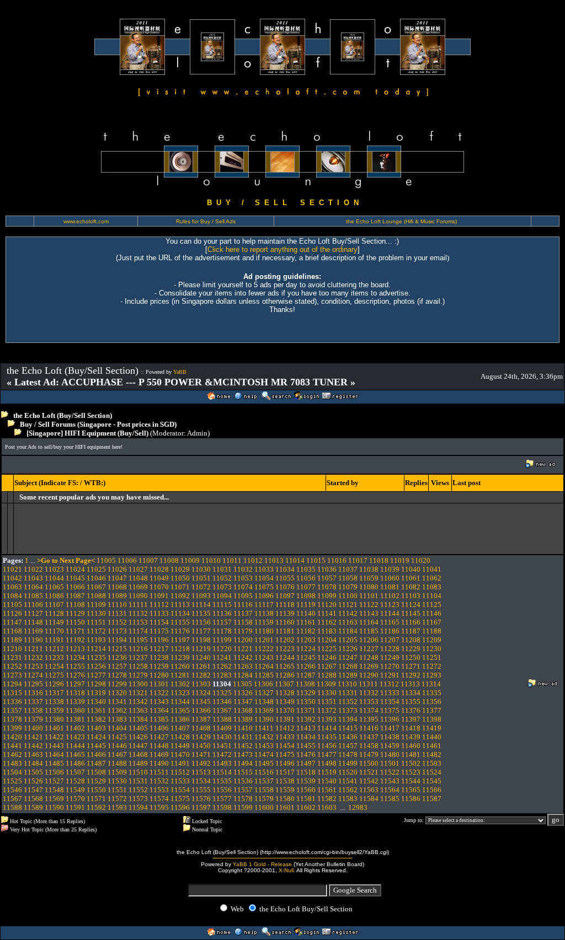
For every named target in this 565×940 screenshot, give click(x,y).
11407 (180, 728)
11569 (54, 798)
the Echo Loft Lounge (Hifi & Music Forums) (401, 221)
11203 (306, 640)
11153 (138, 622)
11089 (117, 596)
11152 (117, 622)
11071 (180, 587)
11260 (180, 666)
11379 (33, 719)
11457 (348, 746)
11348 (264, 701)
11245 (306, 657)
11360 (75, 710)
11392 (306, 719)
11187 (410, 631)
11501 (389, 763)
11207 (389, 640)
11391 (285, 719)
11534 (201, 781)
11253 (33, 666)
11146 (431, 613)
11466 (96, 754)
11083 (431, 587)
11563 (369, 790)
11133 (159, 613)
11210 (12, 648)
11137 (243, 613)
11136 (222, 613)
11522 (389, 772)
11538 (285, 781)
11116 (243, 604)
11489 (138, 763)
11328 (285, 693)
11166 (410, 622)
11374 (369, 710)
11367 (222, 710)
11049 (159, 578)
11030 (201, 569)
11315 (12, 693)
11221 (243, 648)
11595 (159, 807)
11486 (75, 763)
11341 (117, 701)
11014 (295, 560)
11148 (33, 622)
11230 (431, 648)
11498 (327, 763)
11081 (389, 587)
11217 (159, 648)
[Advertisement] (206, 464)
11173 (117, 631)
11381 (75, 719)
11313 (410, 684)
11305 (242, 684)
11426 (138, 737)
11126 (12, 613)
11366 (201, 710)
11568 (33, 798)
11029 (180, 569)
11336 (12, 701)
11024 (75, 569)
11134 (180, 613)
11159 (264, 622)
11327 (264, 693)
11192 (75, 640)
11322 (159, 693)
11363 (138, 710)
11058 (348, 578)
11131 (117, 613)
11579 (264, 798)
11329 (306, 693)
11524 (431, 772)
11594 (138, 807)
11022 (33, 569)
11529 (96, 781)
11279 (138, 675)
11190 (33, 640)
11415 (348, 728)
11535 (222, 781)
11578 (243, 798)
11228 (389, 648)
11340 (96, 701)
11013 (274, 560)
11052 (222, 578)
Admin (197, 433)
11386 (180, 719)
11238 (159, 657)
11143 (369, 613)
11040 (410, 569)
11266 (306, 666)
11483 (12, 763)
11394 (348, 719)
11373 (348, 710)
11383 (117, 719)
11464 (54, 754)
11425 (117, 737)
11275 (54, 675)
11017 (357, 560)
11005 (106, 560)
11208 (410, 640)
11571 (96, 798)
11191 (54, 640)
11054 (264, 578)
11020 (420, 560)
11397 (410, 719)
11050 (180, 578)
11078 (327, 587)
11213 (75, 648)
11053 (243, 578)
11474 (264, 754)
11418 (410, 728)
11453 (264, 746)
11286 (285, 675)
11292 (410, 675)
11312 (389, 684)
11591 (75, 807)
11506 (54, 772)
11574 (159, 798)
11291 (389, 675)
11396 (389, 719)
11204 (327, 640)
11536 (243, 781)
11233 (54, 657)
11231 (12, 657)
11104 (431, 596)
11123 (389, 604)
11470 (180, 754)
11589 (33, 807)
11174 (138, 631)
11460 (410, 746)
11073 (222, 587)
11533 (180, 781)
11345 (201, 701)
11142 (348, 613)
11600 (264, 807)
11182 (306, 631)
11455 (306, 746)
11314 (431, 684)
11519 (327, 772)
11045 (75, 578)
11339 (75, 701)
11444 (75, 746)
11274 (33, 675)
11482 (431, 754)
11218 (180, 648)
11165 (389, 622)
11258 (138, 666)
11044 (54, 578)
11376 (410, 710)
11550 (96, 790)
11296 (54, 684)
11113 (180, 604)
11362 (117, 710)
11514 (222, 772)
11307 (284, 684)
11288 (327, 675)
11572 (117, 798)
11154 (159, 622)
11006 (127, 560)
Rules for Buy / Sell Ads (206, 221)
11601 (285, 807)
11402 (75, 728)
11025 (96, 569)
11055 (285, 578)
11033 (264, 569)
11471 (201, 754)
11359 (54, 710)
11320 (117, 693)
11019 (399, 560)
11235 (96, 657)
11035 (306, 569)
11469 (159, 754)
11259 (159, 666)
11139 (285, 613)
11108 (75, 604)
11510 (138, 772)
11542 (369, 781)
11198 (201, 640)
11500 (369, 763)
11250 (410, 657)
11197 (180, 640)
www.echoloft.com (86, 221)
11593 (117, 807)
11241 (222, 657)
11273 (12, 675)
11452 (243, 746)
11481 (410, 754)
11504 (12, 772)
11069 (138, 587)
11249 (389, 657)
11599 (243, 807)
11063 (12, 587)
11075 (264, 587)
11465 (75, 754)
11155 (180, 622)
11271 (410, 666)
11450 (201, 746)
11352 (348, 701)
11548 (54, 790)
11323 (180, 693)
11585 (389, 798)
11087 (75, 596)
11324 (201, 693)
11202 (285, 640)
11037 (348, 569)
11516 (264, 772)
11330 (327, 693)
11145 (410, 613)
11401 (54, 728)
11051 (201, 578)
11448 (159, 746)
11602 (306, 807)
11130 (96, 613)
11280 (159, 675)
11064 (33, 587)
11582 (327, 798)
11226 (348, 648)
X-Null (286, 870)
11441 (12, 746)
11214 (96, 648)
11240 (201, 657)
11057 (327, 578)
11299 (117, 684)
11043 (33, 578)
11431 (243, 737)
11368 (243, 710)
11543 (389, 781)
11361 (96, 710)
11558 (264, 790)
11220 (222, 648)
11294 (12, 684)
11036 (327, 569)
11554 (180, 790)
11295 (33, 684)
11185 (369, 631)
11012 (253, 560)
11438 (389, 737)
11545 (431, 781)
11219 (201, 648)
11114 (201, 604)
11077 (306, 587)
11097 (285, 596)
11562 (348, 790)
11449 (180, 746)
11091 (159, 596)
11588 (12, 807)
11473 (243, 754)
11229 (410, 648)
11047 (117, 578)
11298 (96, 684)
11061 (410, 578)
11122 (369, 604)
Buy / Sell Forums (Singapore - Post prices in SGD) (98, 424)
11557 (243, 790)
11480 (389, 754)
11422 (54, 737)
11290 (369, 675)
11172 (96, 631)
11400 (33, 728)
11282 (201, 675)
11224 (306, 648)
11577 (222, 798)
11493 (222, 763)
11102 (389, 596)
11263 (243, 666)
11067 (96, 587)
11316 (33, 693)
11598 (222, 807)
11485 (54, 763)
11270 (389, 666)
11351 (327, 701)
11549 (75, 790)
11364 (159, 710)
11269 (369, 666)
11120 (327, 604)
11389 (243, 719)
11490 (159, 763)
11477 (327, 754)
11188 (431, 631)
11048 (138, 578)
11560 (306, 790)
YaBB (179, 372)
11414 (327, 728)
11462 (12, 754)
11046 (96, 578)
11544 (410, 781)
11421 (33, 737)
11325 (222, 693)
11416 (369, 728)
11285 (264, 675)
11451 (222, 746)
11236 (117, 657)
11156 (201, 622)
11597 (201, 807)
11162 (327, 622)
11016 (337, 560)
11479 (369, 754)
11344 (180, 701)
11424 (96, 737)
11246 (327, 657)
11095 (243, 596)
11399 (12, 728)
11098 (306, 596)
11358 (33, 710)
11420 (12, 737)
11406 (159, 728)
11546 (12, 790)
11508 (96, 772)
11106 (33, 604)
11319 (96, 693)
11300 (138, 684)
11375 (389, 710)
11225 (327, 648)
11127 (33, 613)
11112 (159, 604)
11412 (285, 728)
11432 (264, 737)
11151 (96, 622)
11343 (159, 701)
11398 (431, 719)
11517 (285, 772)
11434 (306, 737)
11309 (326, 684)
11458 (369, 746)
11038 (369, 569)
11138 (264, 613)
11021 (12, 569)
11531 (138, 781)
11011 (232, 560)
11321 (138, 693)
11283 (222, 675)
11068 (117, 587)
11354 (389, 701)
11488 (117, 763)
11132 (138, 613)
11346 (222, 701)
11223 (285, 648)
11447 (138, 746)
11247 (348, 657)
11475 (285, 754)
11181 (285, 631)
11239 (180, 657)
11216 (138, 648)
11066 (75, 587)
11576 (201, 798)
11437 (369, 737)
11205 (348, 640)
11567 (12, 798)
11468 (138, 754)
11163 (348, 622)
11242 (243, 657)
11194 (117, 640)
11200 (243, 640)
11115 (222, 604)
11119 (306, 604)
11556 (222, 790)
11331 (348, 693)
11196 (159, 640)
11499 (348, 763)
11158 (243, 622)
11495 (264, 763)
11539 (306, 781)
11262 (222, 666)
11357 (12, 710)
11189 (12, 640)
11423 (75, 737)
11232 (33, 657)
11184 (348, 631)
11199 (222, 640)
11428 (180, 737)
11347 (243, 701)
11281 (180, 675)
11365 (180, 710)
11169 (33, 631)
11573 (138, 798)
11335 (431, 693)
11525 (12, 781)
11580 (285, 798)
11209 (431, 640)
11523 (410, 772)
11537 (264, 781)
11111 (138, 604)
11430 (222, 737)
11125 (431, 604)
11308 (305, 684)
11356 (431, 701)
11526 (33, 781)
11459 (389, 746)
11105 (12, 604)
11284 (243, 675)
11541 (348, 781)
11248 (369, 657)
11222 (264, 648)
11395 (369, 719)
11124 (410, 604)
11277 (96, 675)
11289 (348, 675)
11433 (285, 737)
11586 (410, 798)
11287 (306, 675)
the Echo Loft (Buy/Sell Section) (62, 415)
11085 (33, 596)
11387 (201, 719)
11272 (431, 666)
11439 (410, 737)
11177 (201, 631)
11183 (327, 631)
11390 (264, 719)
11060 (389, 578)
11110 (117, 604)
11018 (378, 560)
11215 (117, 648)
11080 (369, 587)
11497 (306, 763)
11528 (75, 781)
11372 (327, 710)
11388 (222, 719)
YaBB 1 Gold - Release (262, 864)
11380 (54, 719)
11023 (54, 569)
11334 (410, 693)
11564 (389, 790)
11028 (159, 569)
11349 (285, 701)
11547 (33, 790)
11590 (54, 807)
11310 (347, 684)
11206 (369, 640)
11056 (306, 578)
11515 (243, 772)
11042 (12, 578)
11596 (180, 807)
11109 (96, 604)
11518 (306, 772)
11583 (348, 798)
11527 (54, 781)
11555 (201, 790)
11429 (201, 737)
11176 (180, 631)
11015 (316, 560)
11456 (327, 746)
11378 (12, 719)
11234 (75, 657)
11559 (285, 790)
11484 (33, 763)
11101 (369, 596)
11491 (180, 763)
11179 (243, 631)
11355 (410, 701)
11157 (222, 622)
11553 (159, 790)
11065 (54, 587)
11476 (306, 754)
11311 (368, 684)
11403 (96, 728)
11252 (12, 666)
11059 (369, 578)
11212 (54, 648)
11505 (33, 772)
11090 (138, 596)
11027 (138, 569)
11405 (138, 728)
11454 (285, 746)
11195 (138, 640)
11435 (327, 737)
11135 (201, 613)
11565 (410, 790)
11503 (431, 763)
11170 (54, 631)
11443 (54, 746)
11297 (75, 684)
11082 (410, 587)
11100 (348, 596)
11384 (138, 719)
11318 (75, 693)
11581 (306, 798)
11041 (431, 569)
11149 (54, 622)
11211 (33, 648)
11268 (348, 666)
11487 (96, 763)
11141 (327, 613)
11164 (369, 622)
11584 (369, 798)
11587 (431, 798)
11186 (389, 631)
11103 (410, 596)
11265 (285, 666)
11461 (431, 746)
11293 (431, 675)
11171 (75, 631)
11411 (264, 728)
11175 (159, 631)
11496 (285, 763)
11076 (285, 587)
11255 (75, 666)
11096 (264, 596)
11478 (348, 754)
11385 (159, 719)
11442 (33, 746)
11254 (54, 666)
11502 (410, 763)
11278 (117, 675)
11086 (54, 596)
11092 (180, 596)
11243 (264, 657)
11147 (12, 622)
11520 (348, 772)
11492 (201, 763)
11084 (12, 596)
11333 (389, 693)
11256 (96, 666)
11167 (431, 622)
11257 (117, 666)
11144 (389, 613)
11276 (75, 675)
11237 (138, 657)
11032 (243, 569)
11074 (243, 587)
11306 (263, 684)
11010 (211, 560)
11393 (327, 719)
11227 (369, 648)
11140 (306, 613)
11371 (306, 710)
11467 (117, 754)
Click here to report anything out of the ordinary (282, 249)
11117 (264, 604)
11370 (285, 710)
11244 (285, 657)
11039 (389, 569)
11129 (75, 613)
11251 (431, 657)
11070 (159, 587)
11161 (306, 622)
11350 (306, 701)
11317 (54, 693)
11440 (431, 737)
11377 (431, 710)
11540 (327, 781)
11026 (117, 569)
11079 (348, 587)
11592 (96, 807)
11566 (431, 790)
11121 (348, 604)
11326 (243, 693)
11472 (222, 754)
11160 (285, 622)
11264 (264, 666)
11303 (201, 684)
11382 (96, 719)
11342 (138, 701)
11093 (201, 596)
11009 (190, 560)
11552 (138, 790)
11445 (96, 746)
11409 (222, 728)
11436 (348, 737)
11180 (264, 631)
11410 (243, 728)
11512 (180, 772)
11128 (54, 613)
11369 (264, 710)
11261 (201, 666)
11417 (389, 728)
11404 (117, 728)
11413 (306, 728)
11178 (222, 631)
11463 (33, 754)
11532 (159, 781)
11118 (285, 604)
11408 (201, 728)
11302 (180, 684)
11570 (75, 798)
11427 (159, 737)
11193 (96, 640)
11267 (327, 666)
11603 (327, 807)
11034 (285, 569)
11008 (169, 560)
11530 (117, 781)
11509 (117, 772)
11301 (159, 684)
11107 (54, 604)
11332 (369, 693)
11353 (369, 701)
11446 (117, 746)
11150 (75, 622)
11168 (12, 631)
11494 (243, 763)
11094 (222, 596)
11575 (180, 798)
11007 (148, 560)
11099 (327, 596)
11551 (117, 790)
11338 (54, 701)
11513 (201, 772)
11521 (369, 772)
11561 (327, 790)
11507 (75, 772)
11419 (431, 728)
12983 (357, 807)
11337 (33, 701)
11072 (201, 587)
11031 (222, 569)
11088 (96, 596)
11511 (159, 772)
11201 (264, 640)
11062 (431, 578)
